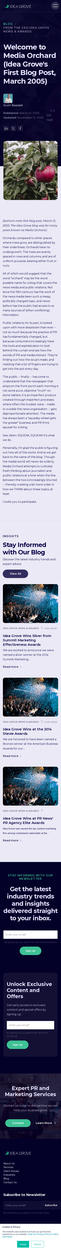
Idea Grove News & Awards (21, 628)
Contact (18, 1123)
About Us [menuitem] (8, 1163)
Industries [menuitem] (9, 1174)
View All (15, 573)
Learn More (44, 1123)
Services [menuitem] (8, 1167)
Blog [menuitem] (6, 1178)
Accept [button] (23, 1244)
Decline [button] (37, 1244)
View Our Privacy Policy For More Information (30, 1235)
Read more (11, 666)
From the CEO (15, 27)
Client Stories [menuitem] (11, 1171)
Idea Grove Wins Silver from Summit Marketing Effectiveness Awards (27, 640)
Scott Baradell (13, 105)
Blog (8, 24)
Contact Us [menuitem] (10, 1182)
